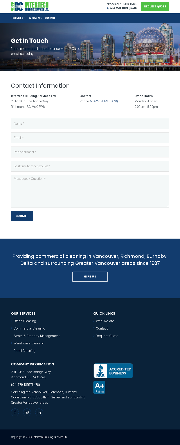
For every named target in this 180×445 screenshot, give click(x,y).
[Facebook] (15, 412)
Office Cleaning (25, 321)
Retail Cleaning (24, 351)
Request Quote (155, 6)
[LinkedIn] (39, 412)
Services (18, 18)
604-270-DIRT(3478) (123, 8)
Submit (22, 216)
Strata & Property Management (37, 336)
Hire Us (90, 276)
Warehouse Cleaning (29, 343)
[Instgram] (27, 412)
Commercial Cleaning (29, 328)
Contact (50, 18)
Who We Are (35, 18)
